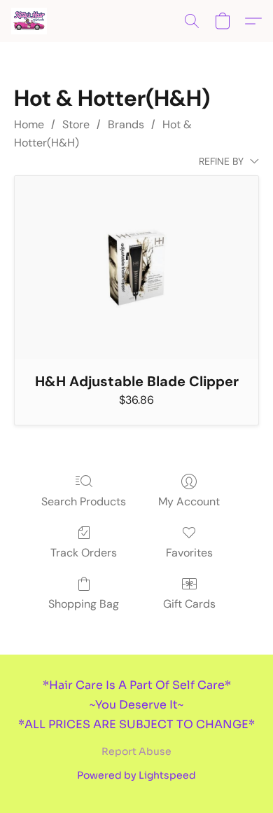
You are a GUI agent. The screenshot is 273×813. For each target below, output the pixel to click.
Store (76, 124)
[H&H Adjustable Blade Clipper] (136, 267)
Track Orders (83, 552)
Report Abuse (137, 751)
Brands (126, 124)
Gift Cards (189, 603)
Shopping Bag (83, 603)
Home (29, 124)
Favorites (189, 552)
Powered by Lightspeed (136, 775)
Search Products (83, 501)
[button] (29, 21)
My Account (189, 501)
